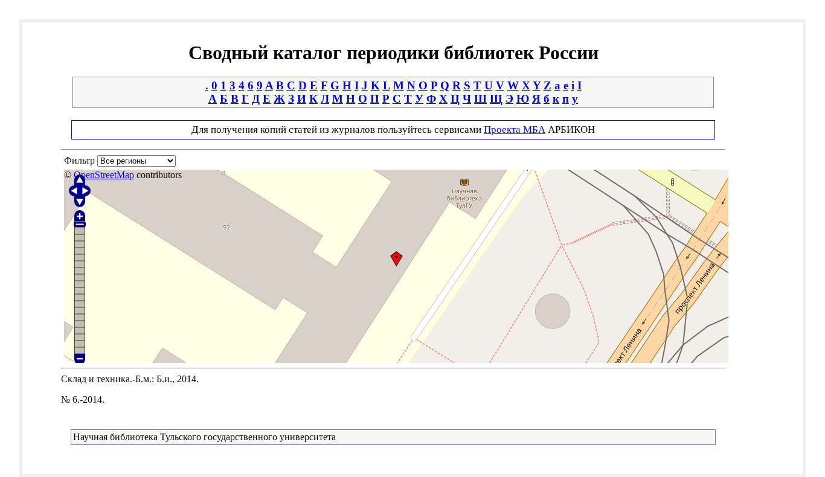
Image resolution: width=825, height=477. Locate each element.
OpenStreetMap (104, 175)
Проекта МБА (514, 129)
